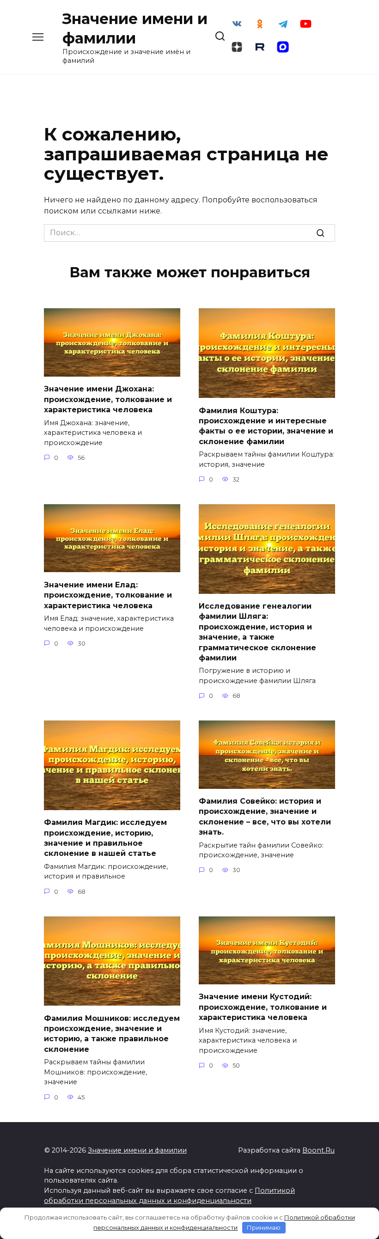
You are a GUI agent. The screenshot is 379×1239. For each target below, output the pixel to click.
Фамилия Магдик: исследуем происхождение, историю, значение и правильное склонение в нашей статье (105, 838)
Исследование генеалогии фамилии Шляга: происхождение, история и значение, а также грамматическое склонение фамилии (257, 632)
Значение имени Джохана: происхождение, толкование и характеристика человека (108, 399)
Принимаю (264, 1227)
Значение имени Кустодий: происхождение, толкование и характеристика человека (263, 1007)
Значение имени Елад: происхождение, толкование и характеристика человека (108, 595)
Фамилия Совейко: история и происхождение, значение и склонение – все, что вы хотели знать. (265, 816)
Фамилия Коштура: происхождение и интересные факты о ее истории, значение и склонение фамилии (266, 426)
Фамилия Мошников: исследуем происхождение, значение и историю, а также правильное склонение (112, 1033)
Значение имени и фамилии (137, 1150)
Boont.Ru (318, 1150)
